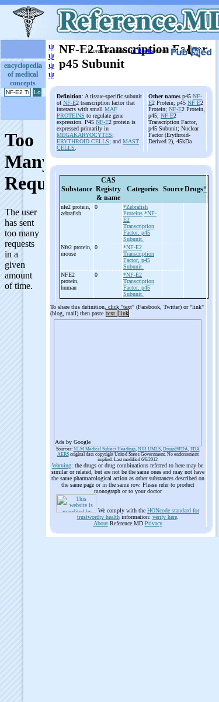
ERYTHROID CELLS (83, 141)
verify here (164, 517)
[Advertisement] (127, 379)
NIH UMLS (149, 449)
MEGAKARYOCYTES (84, 135)
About (100, 523)
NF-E (69, 102)
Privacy (153, 523)
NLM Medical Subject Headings (104, 449)
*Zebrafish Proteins (135, 210)
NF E (193, 102)
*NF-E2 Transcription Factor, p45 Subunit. (140, 226)
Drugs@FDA (175, 449)
